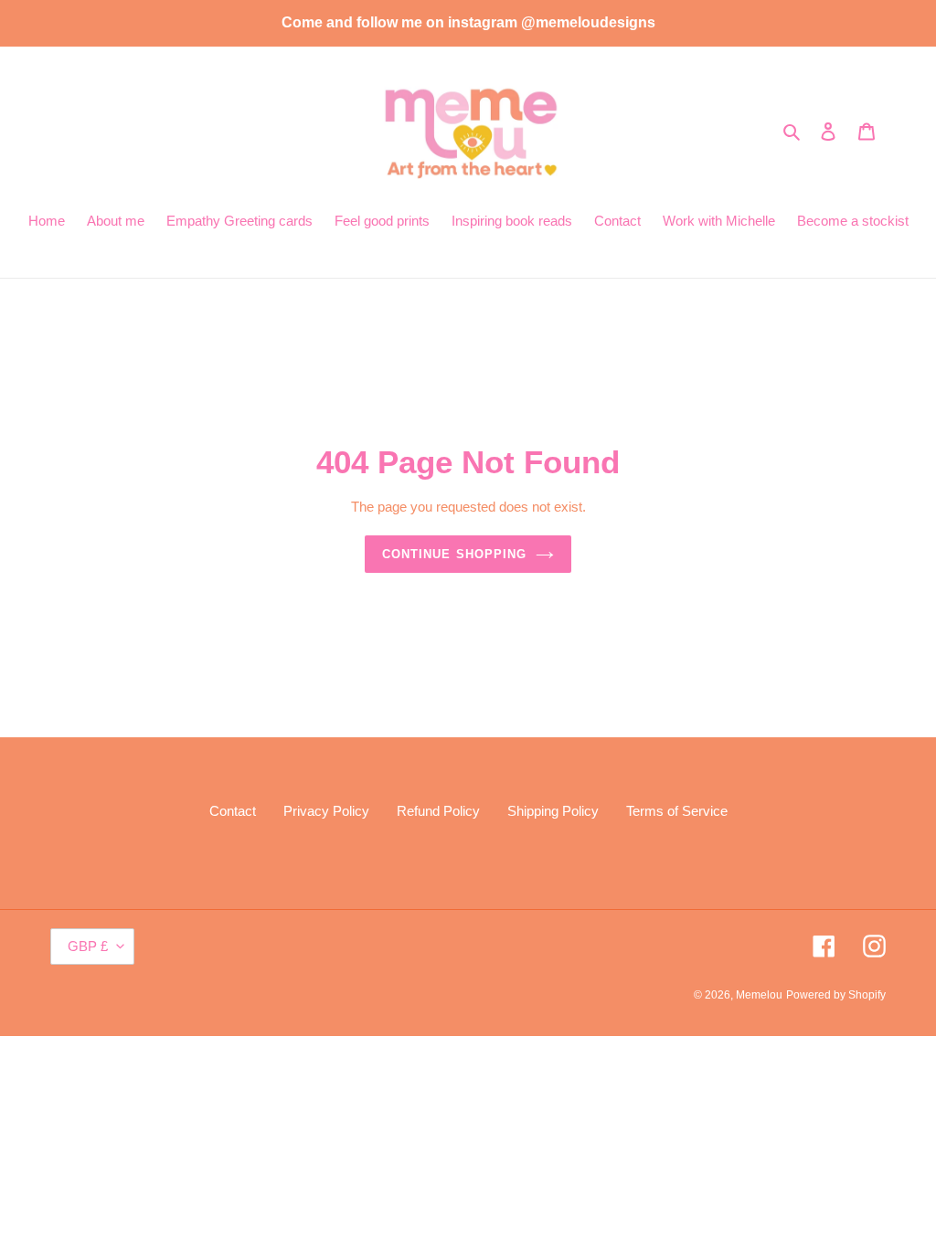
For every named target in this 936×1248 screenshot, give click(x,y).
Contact (232, 811)
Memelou (759, 995)
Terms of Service (677, 811)
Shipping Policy (553, 811)
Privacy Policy (326, 811)
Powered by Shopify (836, 995)
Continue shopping (454, 554)
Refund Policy (438, 811)
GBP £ (88, 946)
